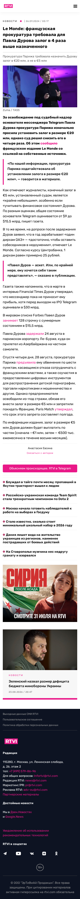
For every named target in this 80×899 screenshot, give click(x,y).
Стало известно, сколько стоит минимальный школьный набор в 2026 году (37, 523)
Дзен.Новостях (21, 812)
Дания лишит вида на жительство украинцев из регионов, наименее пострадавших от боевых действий (31, 538)
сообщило (48, 143)
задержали (35, 334)
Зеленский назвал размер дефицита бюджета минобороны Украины (39, 683)
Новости (10, 21)
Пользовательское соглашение (22, 719)
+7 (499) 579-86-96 (22, 771)
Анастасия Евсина (40, 448)
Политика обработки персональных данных (30, 725)
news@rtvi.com (36, 780)
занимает (10, 320)
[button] (76, 6)
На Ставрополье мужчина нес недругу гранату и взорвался (35, 553)
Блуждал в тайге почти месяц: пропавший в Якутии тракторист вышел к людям (39, 484)
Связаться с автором (40, 453)
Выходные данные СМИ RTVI (20, 714)
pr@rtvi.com (33, 785)
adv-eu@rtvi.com (35, 789)
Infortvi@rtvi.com (46, 776)
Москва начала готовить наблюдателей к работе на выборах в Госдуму (37, 510)
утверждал (63, 409)
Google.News (14, 816)
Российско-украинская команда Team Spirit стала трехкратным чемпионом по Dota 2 (40, 497)
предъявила (26, 362)
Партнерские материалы (21, 794)
